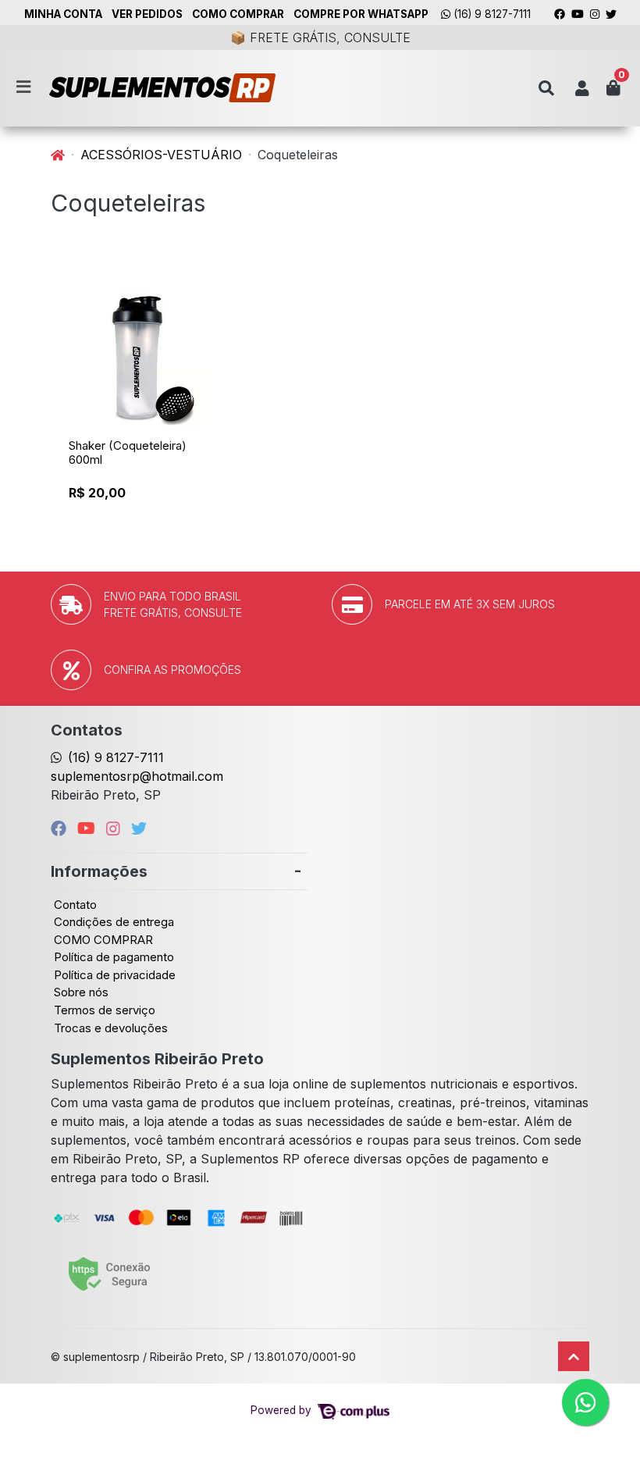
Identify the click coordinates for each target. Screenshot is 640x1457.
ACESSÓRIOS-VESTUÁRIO (161, 154)
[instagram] (115, 828)
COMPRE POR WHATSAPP (360, 14)
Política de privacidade (115, 974)
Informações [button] (99, 871)
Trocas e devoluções (111, 1028)
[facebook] (61, 828)
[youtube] (88, 828)
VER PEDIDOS (147, 14)
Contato (75, 904)
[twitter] (139, 828)
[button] (582, 88)
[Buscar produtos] (546, 88)
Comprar (147, 519)
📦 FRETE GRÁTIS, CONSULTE (320, 37)
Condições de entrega (114, 921)
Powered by (283, 1410)
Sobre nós (81, 992)
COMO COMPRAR (238, 14)
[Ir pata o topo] (573, 1356)
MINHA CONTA (63, 14)
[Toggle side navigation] (24, 87)
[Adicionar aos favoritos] (88, 293)
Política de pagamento (114, 956)
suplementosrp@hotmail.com (137, 776)
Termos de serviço (104, 1010)
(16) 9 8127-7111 (490, 14)
